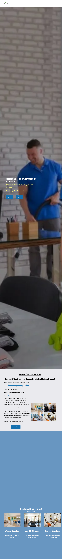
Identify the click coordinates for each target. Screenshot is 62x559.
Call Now (9, 197)
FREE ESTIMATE (16, 427)
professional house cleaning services (17, 396)
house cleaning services (15, 385)
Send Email (19, 197)
